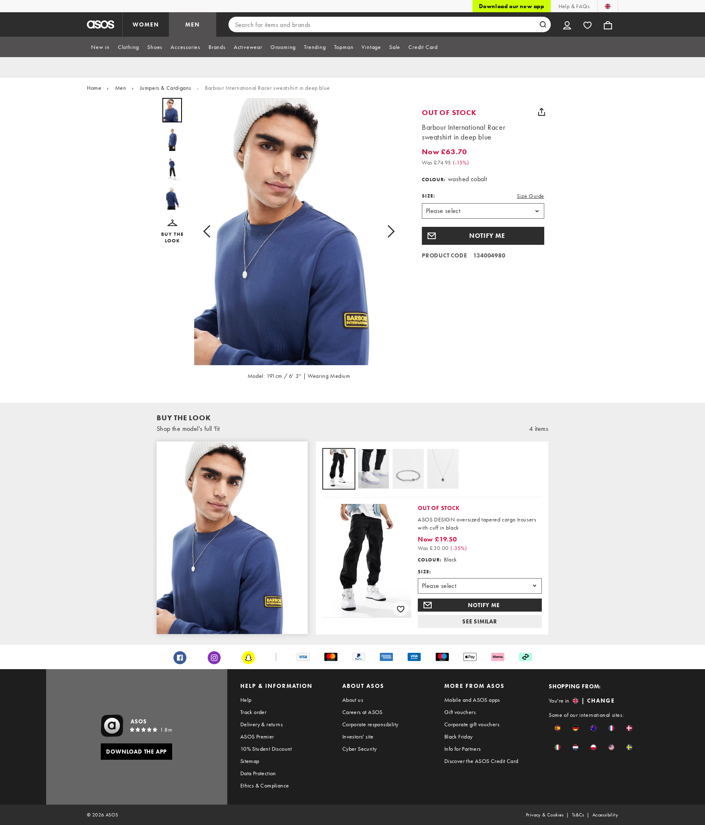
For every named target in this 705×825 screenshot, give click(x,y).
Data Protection (258, 773)
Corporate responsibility (370, 724)
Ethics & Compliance (264, 785)
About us (352, 699)
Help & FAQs (574, 6)
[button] (172, 231)
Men (120, 87)
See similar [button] (479, 621)
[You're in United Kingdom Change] (608, 6)
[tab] (100, 47)
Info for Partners (462, 748)
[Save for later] (401, 609)
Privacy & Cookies (545, 815)
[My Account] (567, 24)
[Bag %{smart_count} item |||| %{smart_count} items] (608, 24)
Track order (253, 712)
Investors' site (358, 736)
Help (246, 699)
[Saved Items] (587, 24)
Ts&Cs (578, 815)
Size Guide (530, 196)
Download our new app (511, 6)
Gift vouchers (460, 712)
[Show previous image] (209, 231)
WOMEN (146, 24)
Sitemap (249, 761)
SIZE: (428, 196)
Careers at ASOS (362, 712)
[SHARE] (541, 111)
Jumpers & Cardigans (165, 87)
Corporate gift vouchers (471, 724)
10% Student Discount (266, 748)
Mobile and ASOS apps (472, 699)
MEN (192, 24)
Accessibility (605, 815)
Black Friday (458, 736)
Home (94, 87)
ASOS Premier (257, 736)
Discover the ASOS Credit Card (481, 761)
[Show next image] (388, 231)
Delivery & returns (261, 724)
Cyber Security (359, 748)
